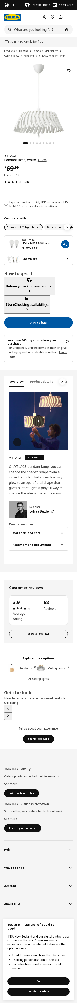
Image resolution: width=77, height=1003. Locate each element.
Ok (38, 981)
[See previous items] (8, 708)
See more (10, 784)
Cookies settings (39, 991)
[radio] (23, 227)
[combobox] (34, 29)
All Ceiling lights (38, 679)
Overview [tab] (17, 381)
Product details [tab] (41, 381)
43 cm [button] (42, 160)
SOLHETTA (28, 240)
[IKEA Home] (12, 17)
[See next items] (67, 227)
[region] (38, 100)
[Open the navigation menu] (69, 17)
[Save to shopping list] (69, 71)
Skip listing (11, 703)
